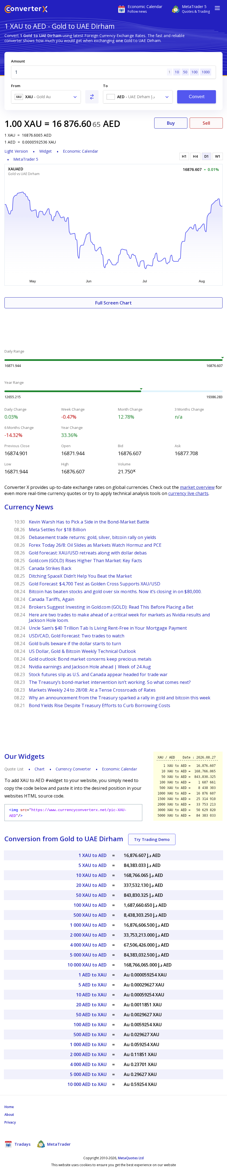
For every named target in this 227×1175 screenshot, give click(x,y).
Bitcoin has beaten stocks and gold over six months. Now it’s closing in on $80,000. (115, 591)
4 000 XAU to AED (88, 945)
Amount (18, 61)
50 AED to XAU (91, 1015)
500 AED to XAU (90, 1034)
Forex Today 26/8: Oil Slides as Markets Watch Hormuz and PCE (95, 545)
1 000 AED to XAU (88, 1044)
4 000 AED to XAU (88, 1064)
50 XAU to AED (91, 895)
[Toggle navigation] (217, 8)
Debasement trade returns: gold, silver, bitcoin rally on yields (92, 537)
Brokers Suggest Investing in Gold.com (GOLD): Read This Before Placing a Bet (111, 607)
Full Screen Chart (113, 303)
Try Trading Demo (152, 839)
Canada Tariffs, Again (51, 599)
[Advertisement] (113, 325)
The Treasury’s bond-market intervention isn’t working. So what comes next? (110, 682)
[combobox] (46, 96)
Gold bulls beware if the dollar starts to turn (75, 643)
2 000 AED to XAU (88, 1054)
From (15, 85)
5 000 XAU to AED (88, 955)
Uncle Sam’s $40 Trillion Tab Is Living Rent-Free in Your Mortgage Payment (108, 628)
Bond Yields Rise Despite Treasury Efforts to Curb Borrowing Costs (100, 705)
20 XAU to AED (91, 885)
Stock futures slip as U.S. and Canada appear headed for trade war (98, 674)
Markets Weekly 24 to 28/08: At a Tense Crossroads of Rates (92, 690)
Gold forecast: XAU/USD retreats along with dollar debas (88, 553)
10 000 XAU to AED (87, 965)
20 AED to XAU (91, 1005)
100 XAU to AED (90, 905)
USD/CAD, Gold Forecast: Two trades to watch (76, 636)
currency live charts (188, 493)
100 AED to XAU (90, 1025)
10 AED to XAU (91, 995)
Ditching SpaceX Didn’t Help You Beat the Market (80, 576)
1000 (206, 72)
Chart (40, 769)
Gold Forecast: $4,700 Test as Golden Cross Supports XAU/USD (94, 584)
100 (194, 72)
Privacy (10, 1122)
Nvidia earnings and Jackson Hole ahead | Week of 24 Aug (90, 667)
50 (185, 72)
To (105, 85)
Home (9, 1106)
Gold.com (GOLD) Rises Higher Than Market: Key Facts (85, 560)
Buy (171, 123)
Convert (197, 96)
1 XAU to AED (93, 855)
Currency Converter (73, 769)
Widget (45, 151)
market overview (197, 487)
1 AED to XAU (93, 975)
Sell (206, 123)
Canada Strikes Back (50, 568)
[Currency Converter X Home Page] (26, 9)
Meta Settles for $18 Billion (57, 530)
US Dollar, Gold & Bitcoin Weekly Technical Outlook (82, 651)
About (9, 1114)
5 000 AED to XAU (88, 1074)
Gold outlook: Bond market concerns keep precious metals (90, 659)
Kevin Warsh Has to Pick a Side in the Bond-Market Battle (89, 522)
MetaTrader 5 (25, 159)
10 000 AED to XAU (87, 1084)
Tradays (21, 1144)
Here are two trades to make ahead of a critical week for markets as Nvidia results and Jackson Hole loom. (119, 617)
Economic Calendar (80, 151)
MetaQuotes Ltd (131, 1158)
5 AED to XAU (93, 985)
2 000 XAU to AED (88, 935)
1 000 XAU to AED (88, 925)
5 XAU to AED (93, 865)
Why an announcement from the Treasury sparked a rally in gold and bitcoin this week (119, 698)
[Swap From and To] (92, 96)
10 (177, 72)
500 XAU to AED (90, 915)
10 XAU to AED (91, 875)
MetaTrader (58, 1144)
